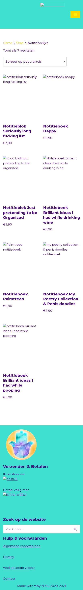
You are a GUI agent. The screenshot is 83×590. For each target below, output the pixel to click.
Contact (9, 579)
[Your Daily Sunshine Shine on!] (52, 14)
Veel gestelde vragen (19, 568)
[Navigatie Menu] (75, 14)
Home (7, 43)
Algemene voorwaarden (21, 546)
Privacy (8, 557)
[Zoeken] (75, 529)
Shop (20, 43)
